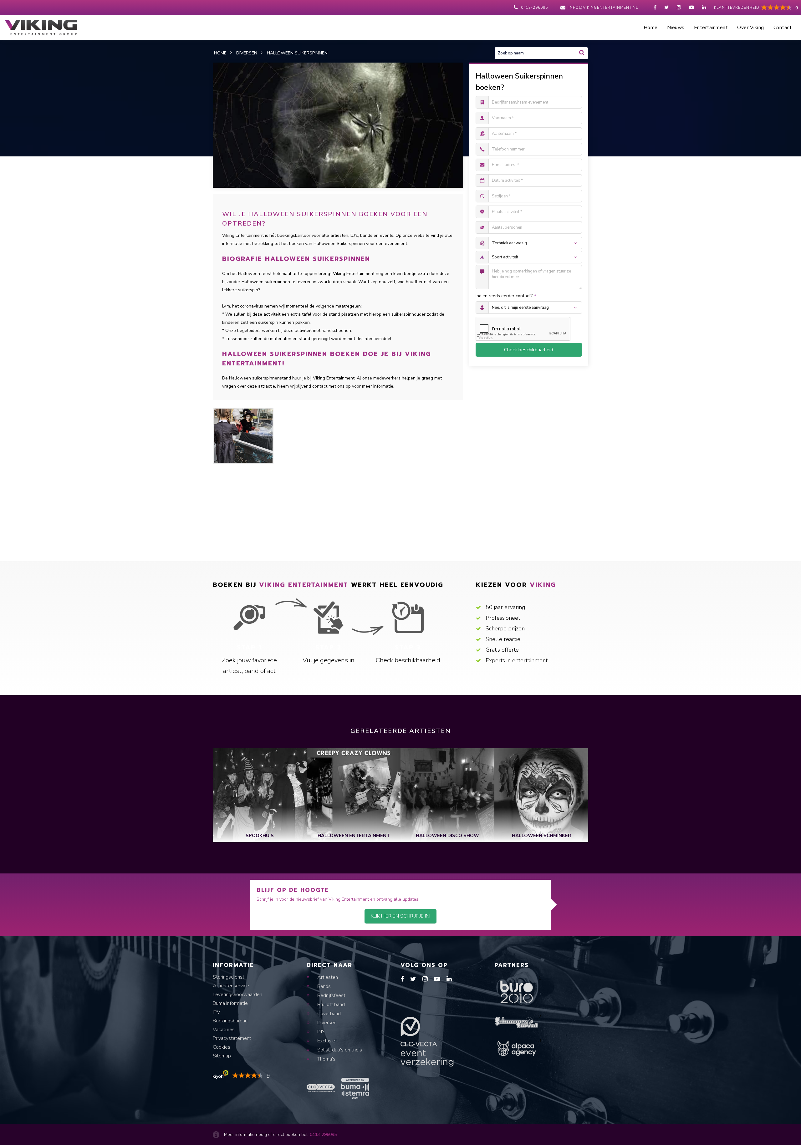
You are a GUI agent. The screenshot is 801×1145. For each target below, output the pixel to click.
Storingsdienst (228, 977)
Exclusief (326, 1040)
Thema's (325, 1059)
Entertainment (711, 27)
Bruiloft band (330, 1004)
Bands (323, 986)
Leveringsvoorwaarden (237, 994)
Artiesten (327, 977)
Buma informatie (230, 1003)
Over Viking (750, 27)
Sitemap (222, 1055)
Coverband (328, 1013)
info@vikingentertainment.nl (603, 7)
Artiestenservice (231, 985)
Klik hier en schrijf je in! (400, 916)
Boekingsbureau (230, 1020)
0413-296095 (534, 7)
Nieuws (676, 27)
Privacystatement (232, 1038)
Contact (782, 27)
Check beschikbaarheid (528, 349)
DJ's (320, 1031)
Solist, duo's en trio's (339, 1049)
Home (651, 27)
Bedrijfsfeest (330, 995)
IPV (216, 1012)
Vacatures (224, 1029)
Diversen (326, 1022)
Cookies (221, 1047)
